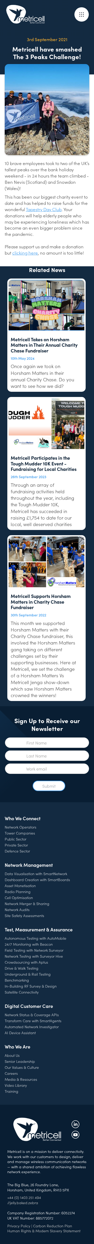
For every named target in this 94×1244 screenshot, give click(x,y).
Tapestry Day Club (44, 209)
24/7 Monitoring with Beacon (29, 944)
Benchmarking (17, 980)
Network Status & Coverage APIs (32, 1014)
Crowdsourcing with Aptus (26, 962)
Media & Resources (21, 1079)
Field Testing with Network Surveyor (34, 950)
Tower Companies (20, 833)
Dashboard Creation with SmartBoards (37, 879)
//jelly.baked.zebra (22, 1202)
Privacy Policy (18, 1225)
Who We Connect (22, 818)
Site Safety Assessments (24, 915)
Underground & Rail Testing (28, 974)
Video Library (16, 1085)
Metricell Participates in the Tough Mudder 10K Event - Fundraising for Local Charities (44, 463)
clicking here (25, 253)
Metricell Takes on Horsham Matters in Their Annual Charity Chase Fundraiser (44, 345)
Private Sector (16, 845)
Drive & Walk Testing (21, 968)
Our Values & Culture (22, 1067)
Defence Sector (17, 851)
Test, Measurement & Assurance (39, 929)
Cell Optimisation (19, 897)
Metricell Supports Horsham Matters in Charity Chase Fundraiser (41, 601)
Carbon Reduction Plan (52, 1225)
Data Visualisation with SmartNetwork (36, 873)
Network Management (29, 865)
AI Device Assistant (20, 1032)
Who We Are (17, 1046)
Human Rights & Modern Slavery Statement (43, 1230)
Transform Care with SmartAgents (33, 1020)
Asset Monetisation (20, 885)
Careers (11, 1073)
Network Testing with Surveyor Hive (34, 956)
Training (11, 1091)
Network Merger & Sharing (27, 903)
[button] (81, 14)
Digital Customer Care (29, 1006)
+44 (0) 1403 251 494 (24, 1197)
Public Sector (15, 839)
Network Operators (20, 827)
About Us (12, 1055)
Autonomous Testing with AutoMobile (35, 938)
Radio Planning (18, 891)
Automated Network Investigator (32, 1026)
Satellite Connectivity (22, 992)
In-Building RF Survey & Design (31, 986)
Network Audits (17, 909)
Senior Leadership (20, 1061)
